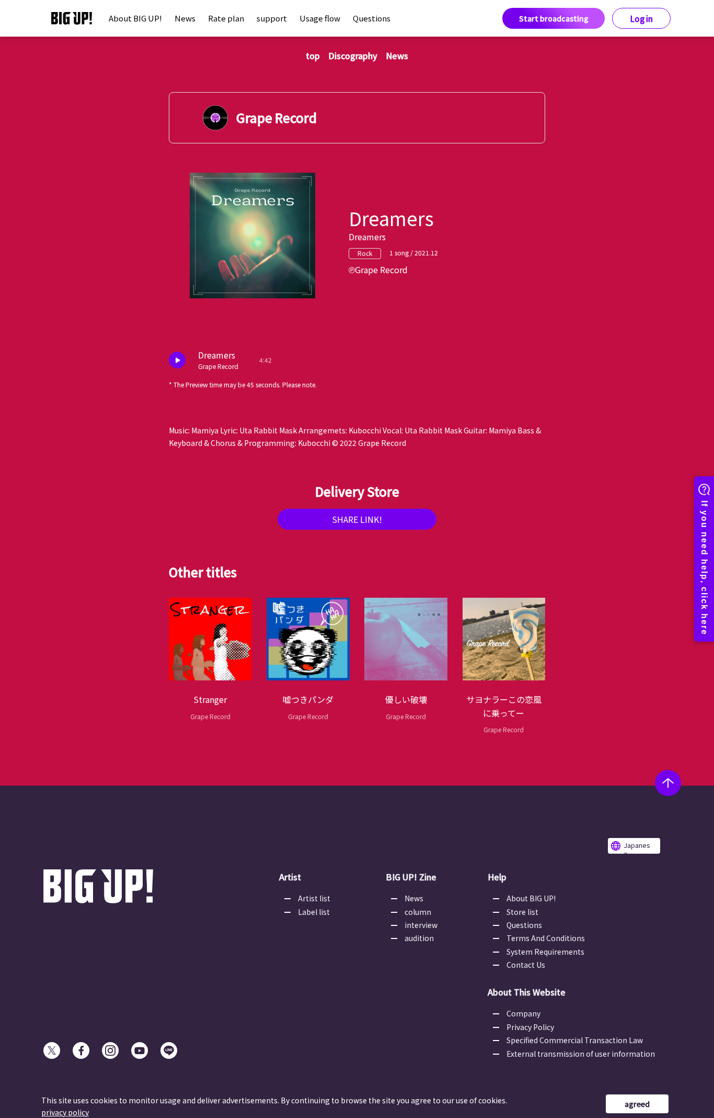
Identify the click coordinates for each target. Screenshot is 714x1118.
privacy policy (65, 1112)
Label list (314, 912)
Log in (641, 18)
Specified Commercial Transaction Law (574, 1040)
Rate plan (226, 18)
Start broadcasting (554, 18)
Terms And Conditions (545, 938)
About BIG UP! (135, 18)
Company (523, 1013)
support (272, 18)
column (418, 912)
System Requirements (545, 951)
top (313, 55)
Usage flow (320, 18)
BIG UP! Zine (411, 877)
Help (497, 877)
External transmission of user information (580, 1053)
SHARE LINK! (357, 519)
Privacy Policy (530, 1027)
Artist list (314, 898)
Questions (371, 18)
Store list (522, 912)
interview (421, 925)
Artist (290, 877)
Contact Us (525, 964)
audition (419, 938)
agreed (637, 1104)
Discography (352, 55)
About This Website (527, 992)
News (185, 18)
